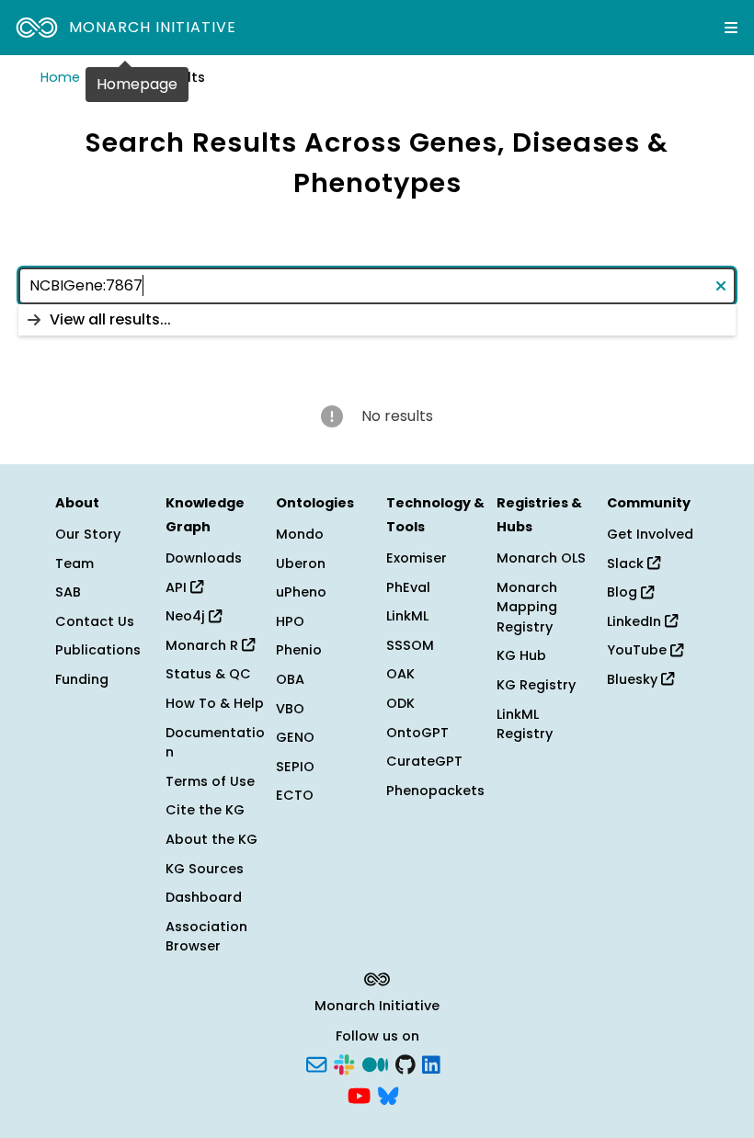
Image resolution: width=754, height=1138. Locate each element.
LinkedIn (636, 621)
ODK (400, 703)
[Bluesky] (388, 1094)
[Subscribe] (316, 1063)
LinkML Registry (525, 724)
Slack (627, 563)
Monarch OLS (541, 558)
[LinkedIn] (431, 1063)
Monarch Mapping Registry (527, 607)
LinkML (407, 616)
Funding (82, 679)
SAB (68, 592)
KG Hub (521, 655)
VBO (290, 709)
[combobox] (377, 285)
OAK (400, 674)
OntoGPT (417, 732)
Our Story (87, 534)
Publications (98, 650)
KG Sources (205, 868)
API (178, 587)
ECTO (295, 795)
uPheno (301, 592)
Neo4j (187, 616)
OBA (290, 679)
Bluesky (634, 679)
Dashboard (204, 897)
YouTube (638, 650)
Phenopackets (435, 790)
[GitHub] (405, 1063)
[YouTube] (359, 1094)
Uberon (301, 563)
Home (60, 77)
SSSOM (410, 645)
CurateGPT (424, 761)
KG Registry (536, 685)
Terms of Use (210, 781)
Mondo (300, 534)
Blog (624, 592)
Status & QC (208, 674)
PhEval (408, 587)
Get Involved (650, 534)
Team (74, 563)
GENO (295, 737)
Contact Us (94, 621)
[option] (377, 320)
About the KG (211, 839)
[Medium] (375, 1063)
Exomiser (416, 558)
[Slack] (344, 1063)
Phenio (299, 650)
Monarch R (204, 645)
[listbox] (377, 320)
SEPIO (295, 766)
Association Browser (206, 936)
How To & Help (215, 703)
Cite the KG (205, 810)
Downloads (204, 558)
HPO (290, 621)
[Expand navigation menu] (731, 28)
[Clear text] (717, 285)
